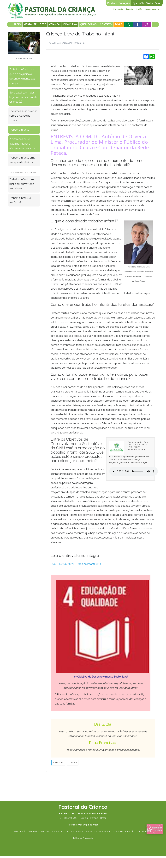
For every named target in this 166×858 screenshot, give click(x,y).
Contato (106, 24)
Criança (54, 24)
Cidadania (58, 762)
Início (17, 24)
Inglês (139, 9)
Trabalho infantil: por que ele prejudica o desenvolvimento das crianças (22, 76)
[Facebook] (146, 56)
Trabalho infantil (19, 129)
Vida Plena (70, 24)
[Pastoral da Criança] (52, 7)
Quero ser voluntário (146, 3)
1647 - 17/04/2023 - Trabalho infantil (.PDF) (77, 563)
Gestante (30, 24)
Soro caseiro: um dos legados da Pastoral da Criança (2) (23, 97)
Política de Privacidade (83, 838)
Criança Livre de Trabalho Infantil (81, 34)
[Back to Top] (158, 845)
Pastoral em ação (118, 3)
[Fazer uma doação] (155, 829)
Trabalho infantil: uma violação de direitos (22, 160)
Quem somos (88, 24)
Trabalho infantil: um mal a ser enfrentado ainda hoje (21, 184)
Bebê (43, 24)
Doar (118, 24)
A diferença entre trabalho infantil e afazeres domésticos (22, 144)
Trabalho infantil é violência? (20, 200)
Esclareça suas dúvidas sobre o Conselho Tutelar (23, 116)
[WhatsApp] (152, 56)
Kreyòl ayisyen (152, 9)
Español (129, 9)
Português (118, 9)
